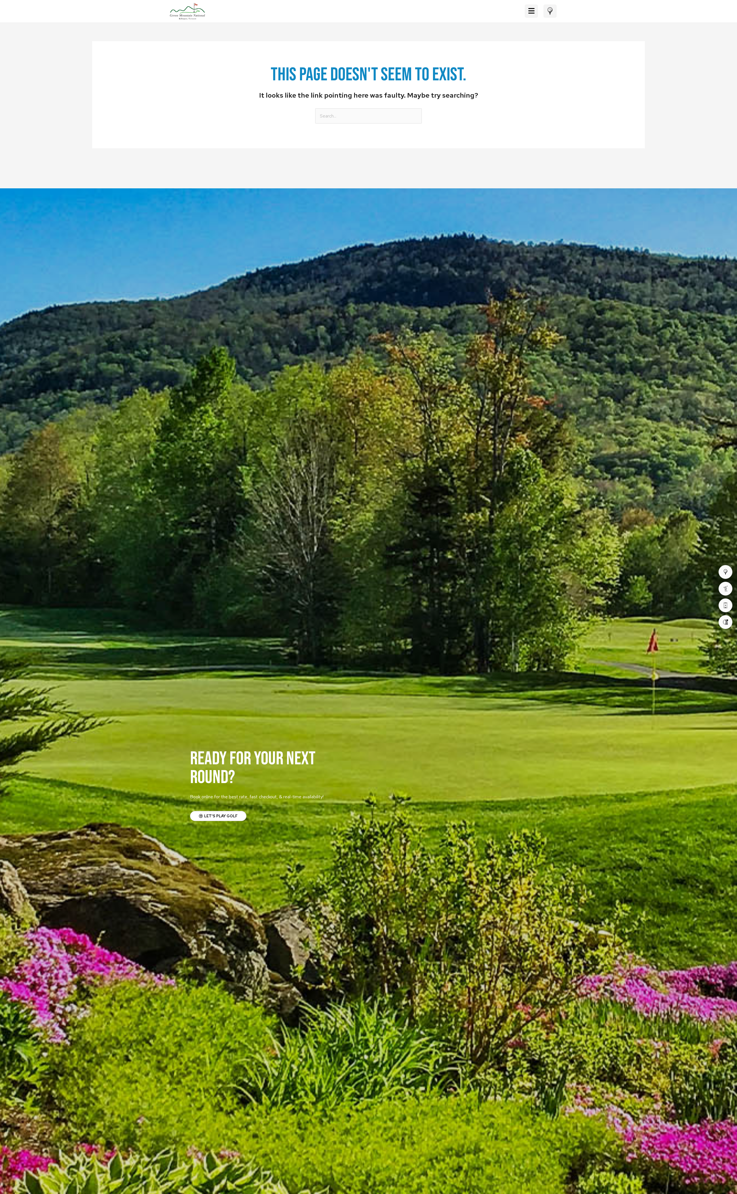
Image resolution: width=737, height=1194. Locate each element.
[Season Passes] (725, 589)
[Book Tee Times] (725, 572)
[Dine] (725, 622)
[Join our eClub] (725, 605)
